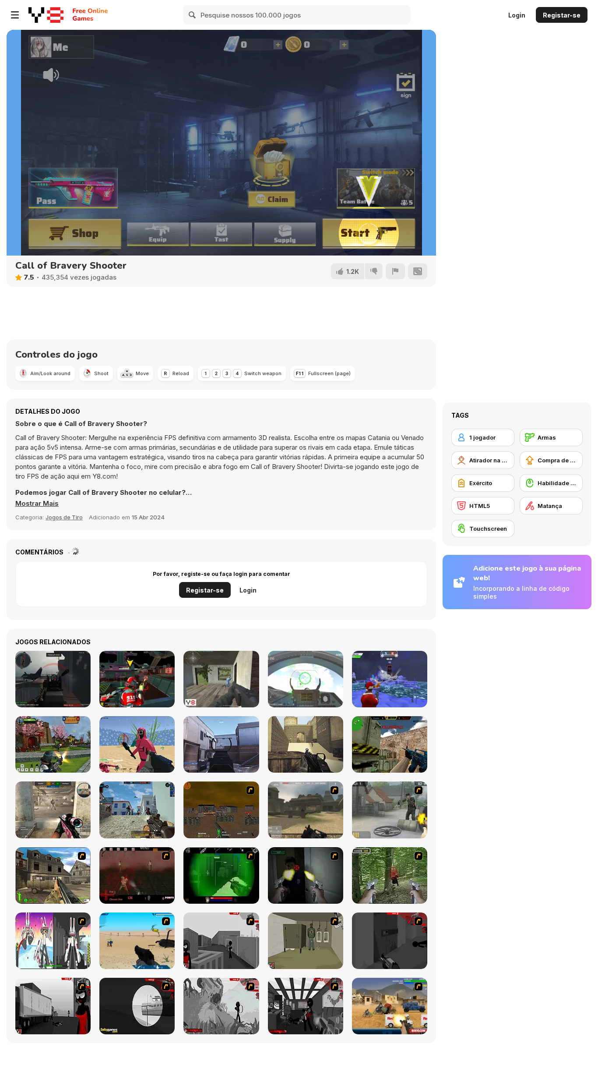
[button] (37, 503)
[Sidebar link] (15, 15)
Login (516, 15)
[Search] (192, 15)
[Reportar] (395, 271)
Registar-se (561, 15)
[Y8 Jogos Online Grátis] (46, 15)
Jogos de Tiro (64, 517)
